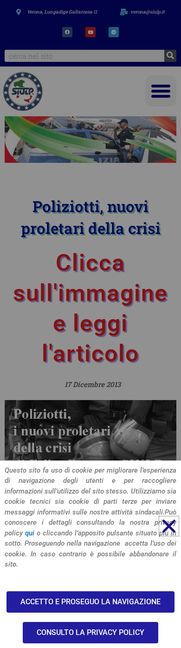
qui (29, 533)
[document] (90, 324)
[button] (169, 526)
